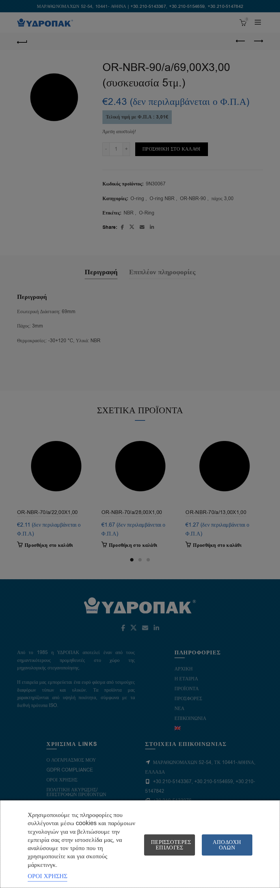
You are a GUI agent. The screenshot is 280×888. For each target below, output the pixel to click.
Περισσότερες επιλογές (171, 844)
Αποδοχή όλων (227, 844)
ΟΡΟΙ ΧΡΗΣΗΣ (47, 876)
